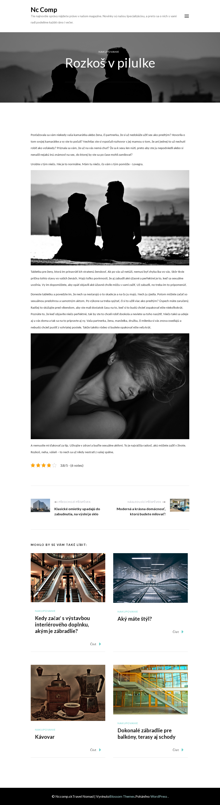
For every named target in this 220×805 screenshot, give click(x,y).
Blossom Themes (122, 796)
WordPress (158, 796)
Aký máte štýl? (135, 619)
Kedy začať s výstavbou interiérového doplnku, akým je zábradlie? (62, 624)
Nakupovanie (109, 51)
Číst (93, 644)
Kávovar (45, 737)
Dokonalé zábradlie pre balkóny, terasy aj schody (147, 733)
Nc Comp (44, 9)
